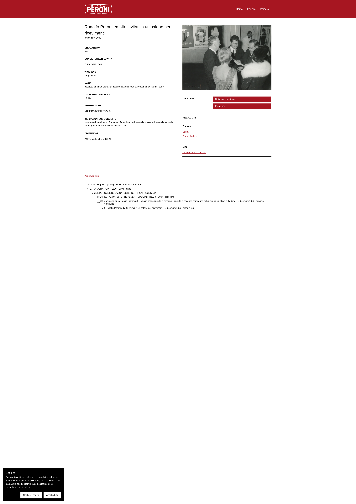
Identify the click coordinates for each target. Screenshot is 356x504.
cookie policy (23, 487)
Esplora (251, 9)
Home (239, 9)
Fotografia (220, 106)
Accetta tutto (52, 495)
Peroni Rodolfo (189, 136)
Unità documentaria (225, 99)
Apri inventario (92, 176)
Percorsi (264, 9)
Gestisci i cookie (31, 495)
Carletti (186, 132)
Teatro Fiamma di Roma (194, 152)
